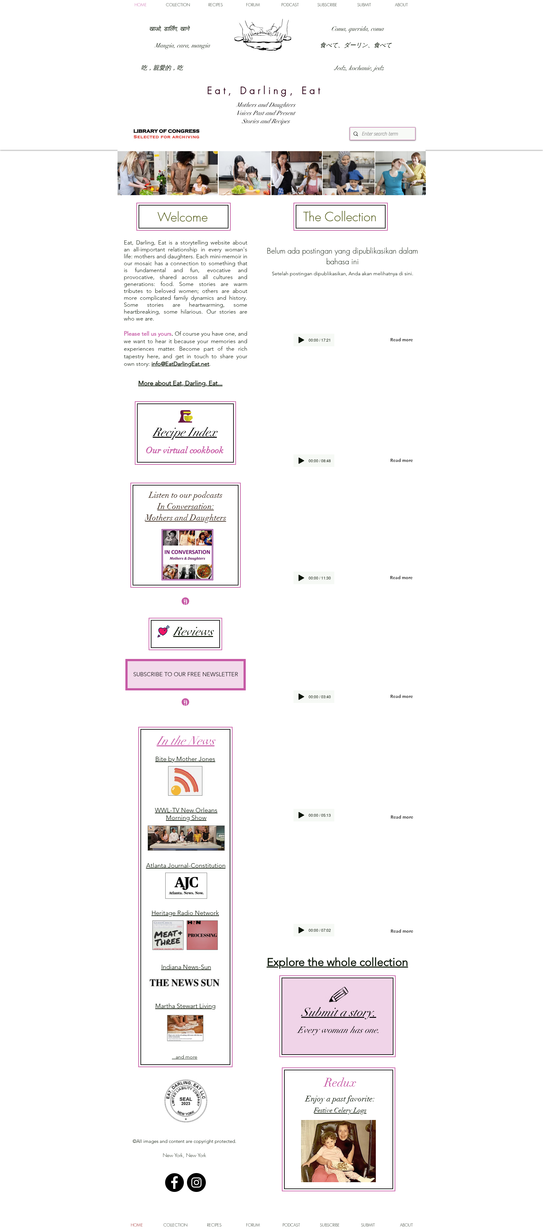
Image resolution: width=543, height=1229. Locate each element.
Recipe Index (185, 432)
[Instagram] (196, 1182)
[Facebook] (174, 1182)
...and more (184, 1057)
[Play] (301, 930)
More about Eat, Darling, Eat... (180, 383)
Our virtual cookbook (185, 450)
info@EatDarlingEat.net (180, 363)
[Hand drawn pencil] (339, 995)
